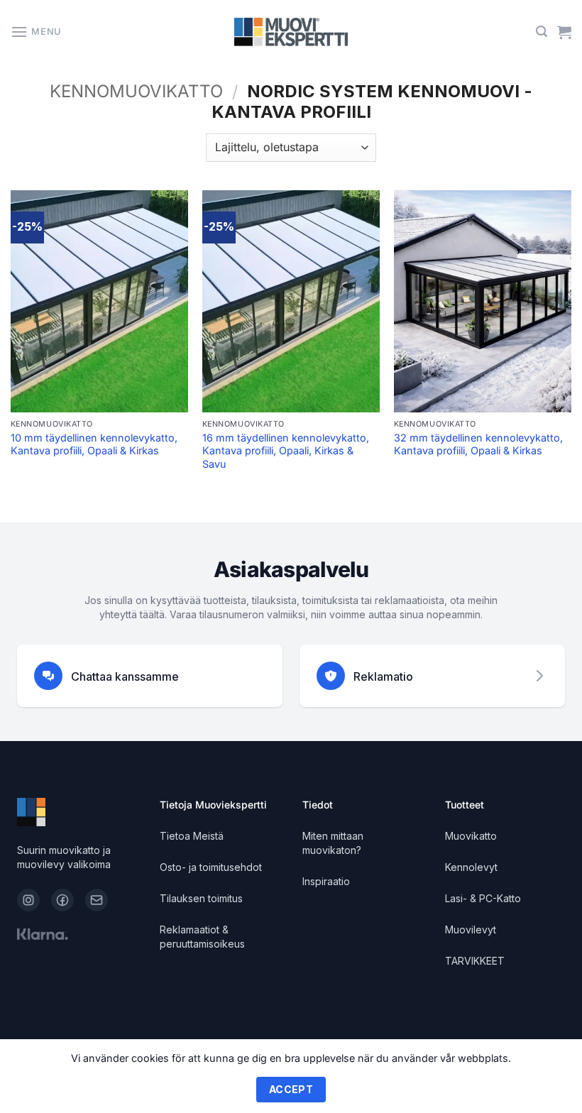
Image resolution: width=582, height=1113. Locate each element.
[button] (36, 31)
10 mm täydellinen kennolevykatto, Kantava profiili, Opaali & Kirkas (94, 444)
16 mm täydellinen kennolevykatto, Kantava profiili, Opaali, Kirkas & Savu (285, 451)
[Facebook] (62, 900)
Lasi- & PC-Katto (483, 898)
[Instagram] (28, 900)
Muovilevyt (470, 929)
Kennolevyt (471, 867)
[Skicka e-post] (96, 900)
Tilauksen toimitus (201, 898)
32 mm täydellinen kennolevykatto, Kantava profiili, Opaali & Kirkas (478, 444)
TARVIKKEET (475, 961)
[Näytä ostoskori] (564, 32)
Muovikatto (471, 836)
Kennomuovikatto (136, 91)
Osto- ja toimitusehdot (211, 867)
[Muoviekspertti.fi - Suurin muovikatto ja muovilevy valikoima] (291, 32)
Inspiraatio (326, 881)
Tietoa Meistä (192, 836)
